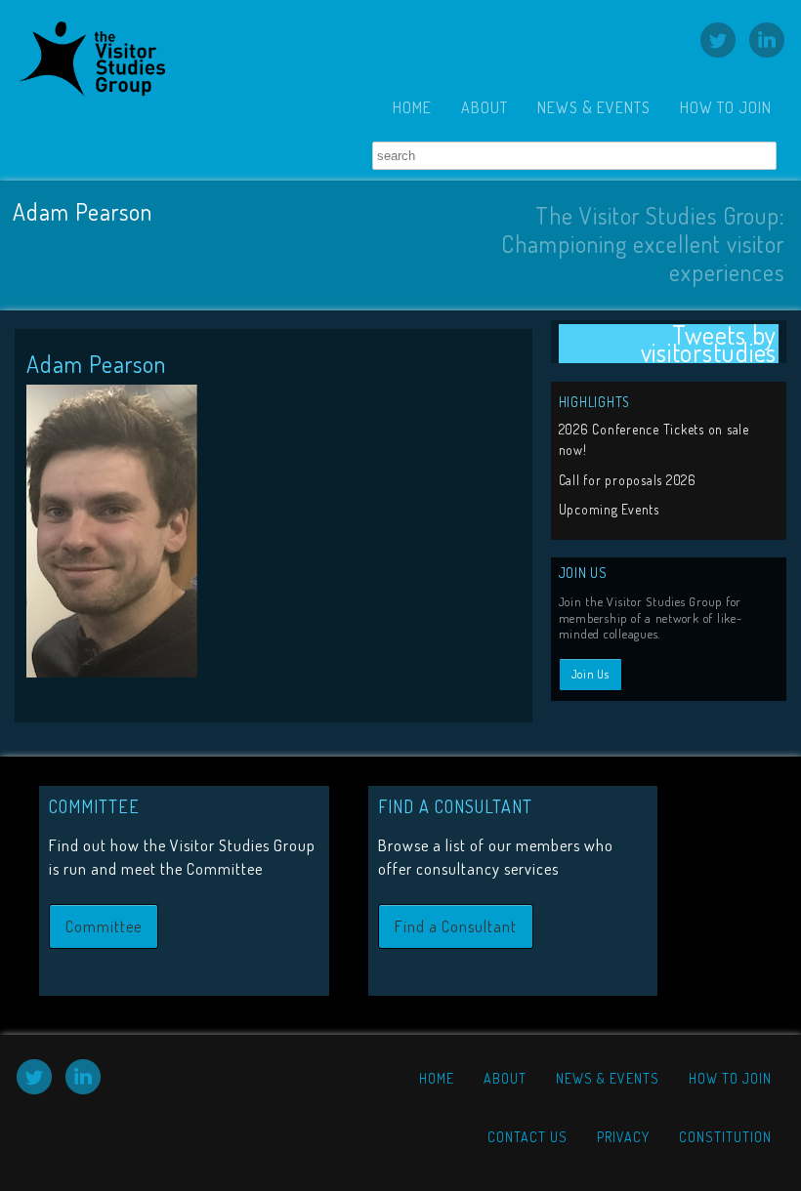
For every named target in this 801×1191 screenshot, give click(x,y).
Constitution (725, 1137)
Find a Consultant (456, 926)
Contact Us (527, 1137)
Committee (103, 926)
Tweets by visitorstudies (709, 344)
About (484, 107)
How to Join (726, 107)
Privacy (623, 1137)
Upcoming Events (609, 509)
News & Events (594, 107)
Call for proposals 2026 (627, 480)
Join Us (590, 674)
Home (412, 107)
